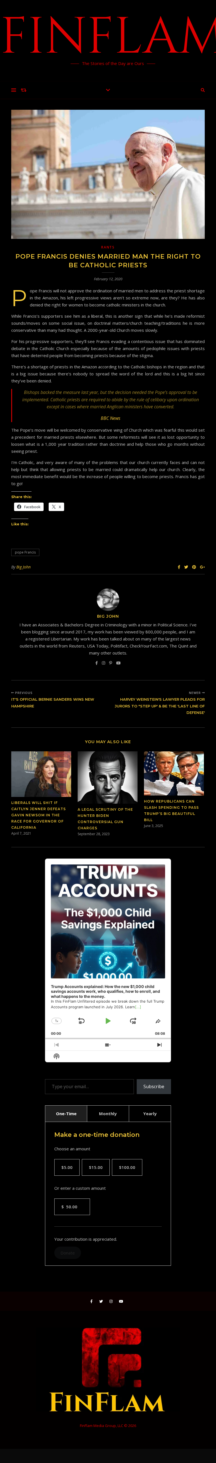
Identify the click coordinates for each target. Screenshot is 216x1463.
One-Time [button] (66, 1113)
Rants (108, 247)
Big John (23, 567)
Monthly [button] (108, 1113)
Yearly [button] (150, 1113)
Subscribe (153, 1086)
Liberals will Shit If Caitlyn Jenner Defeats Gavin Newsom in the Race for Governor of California (38, 815)
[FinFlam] (108, 41)
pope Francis (25, 552)
